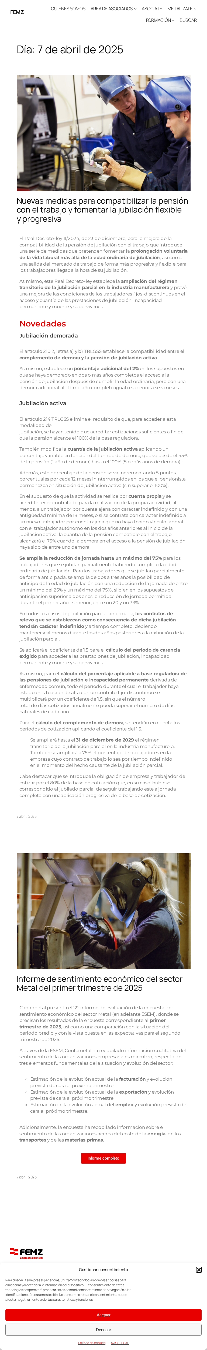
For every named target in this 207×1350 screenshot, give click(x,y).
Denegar (103, 1329)
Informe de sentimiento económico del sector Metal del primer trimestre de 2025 (100, 983)
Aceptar (104, 1315)
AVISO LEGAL (120, 1343)
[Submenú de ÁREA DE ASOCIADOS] (135, 8)
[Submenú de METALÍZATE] (195, 8)
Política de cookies (91, 1343)
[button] (199, 1269)
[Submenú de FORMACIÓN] (173, 20)
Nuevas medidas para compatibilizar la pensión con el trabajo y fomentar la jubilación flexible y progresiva (103, 209)
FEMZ (17, 12)
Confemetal (78, 1050)
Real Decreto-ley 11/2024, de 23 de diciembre (75, 238)
